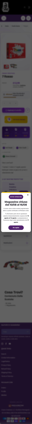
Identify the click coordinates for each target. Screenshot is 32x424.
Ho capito (16, 227)
